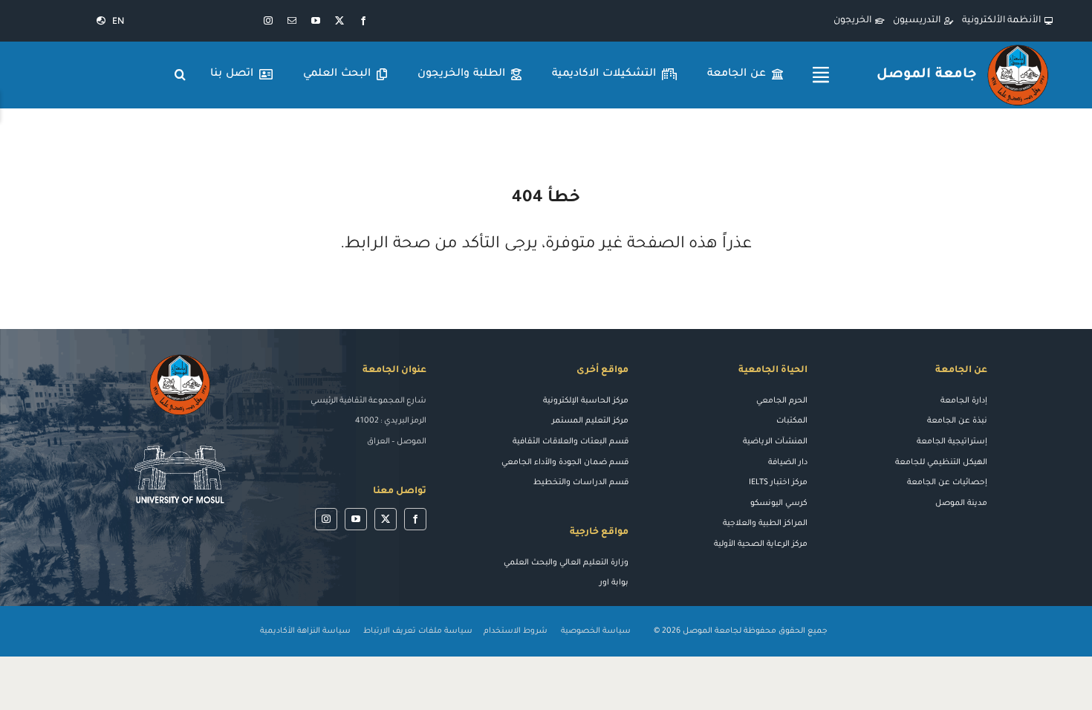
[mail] (291, 20)
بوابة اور (613, 583)
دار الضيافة (787, 462)
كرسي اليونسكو (778, 503)
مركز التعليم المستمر (590, 421)
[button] (180, 75)
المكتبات (791, 421)
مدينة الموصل (961, 503)
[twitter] (339, 20)
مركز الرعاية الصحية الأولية (760, 544)
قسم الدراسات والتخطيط (580, 482)
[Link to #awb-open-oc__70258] (820, 75)
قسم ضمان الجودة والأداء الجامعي (564, 462)
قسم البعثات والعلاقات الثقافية (570, 441)
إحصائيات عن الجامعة (947, 482)
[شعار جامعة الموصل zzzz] (1017, 47)
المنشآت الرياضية (775, 441)
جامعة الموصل (926, 75)
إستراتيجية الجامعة (952, 441)
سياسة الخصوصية (597, 631)
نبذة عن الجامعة (957, 421)
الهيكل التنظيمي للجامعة (941, 462)
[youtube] (315, 20)
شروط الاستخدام (515, 631)
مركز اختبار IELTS (778, 482)
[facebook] (363, 20)
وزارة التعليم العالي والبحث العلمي (566, 562)
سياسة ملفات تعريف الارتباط (417, 631)
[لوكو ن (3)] (179, 438)
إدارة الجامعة (963, 401)
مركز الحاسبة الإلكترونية (585, 401)
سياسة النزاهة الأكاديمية (305, 631)
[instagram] (268, 20)
